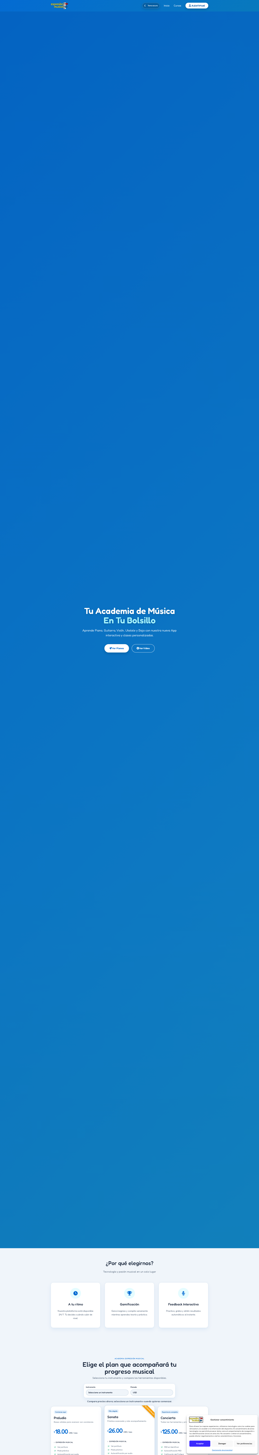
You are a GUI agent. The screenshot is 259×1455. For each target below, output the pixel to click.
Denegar (222, 1443)
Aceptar (200, 1443)
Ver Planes (118, 648)
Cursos (177, 5)
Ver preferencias (244, 1443)
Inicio (166, 5)
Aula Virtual (198, 5)
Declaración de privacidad (222, 1450)
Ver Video (144, 648)
